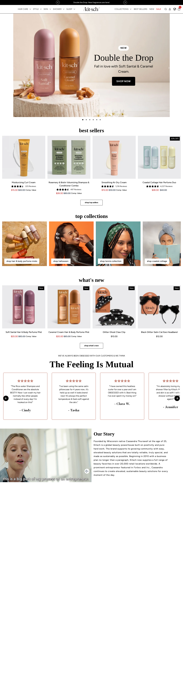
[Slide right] (125, 2)
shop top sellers (91, 202)
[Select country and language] (174, 9)
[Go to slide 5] (96, 119)
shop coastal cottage (157, 261)
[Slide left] (58, 2)
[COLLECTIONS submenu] (130, 9)
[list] (91, 65)
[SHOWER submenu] (63, 9)
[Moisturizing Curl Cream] (23, 157)
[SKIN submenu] (50, 9)
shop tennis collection (110, 261)
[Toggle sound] (87, 471)
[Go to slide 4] (93, 119)
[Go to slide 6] (100, 119)
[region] (91, 2)
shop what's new (91, 345)
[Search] (165, 9)
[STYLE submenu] (40, 9)
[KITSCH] (91, 9)
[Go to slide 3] (89, 119)
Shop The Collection (59, 84)
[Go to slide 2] (86, 119)
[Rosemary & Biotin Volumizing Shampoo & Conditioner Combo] (69, 157)
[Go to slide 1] (82, 119)
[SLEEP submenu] (74, 9)
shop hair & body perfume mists (21, 261)
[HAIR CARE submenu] (30, 9)
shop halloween (60, 261)
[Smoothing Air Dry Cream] (114, 157)
